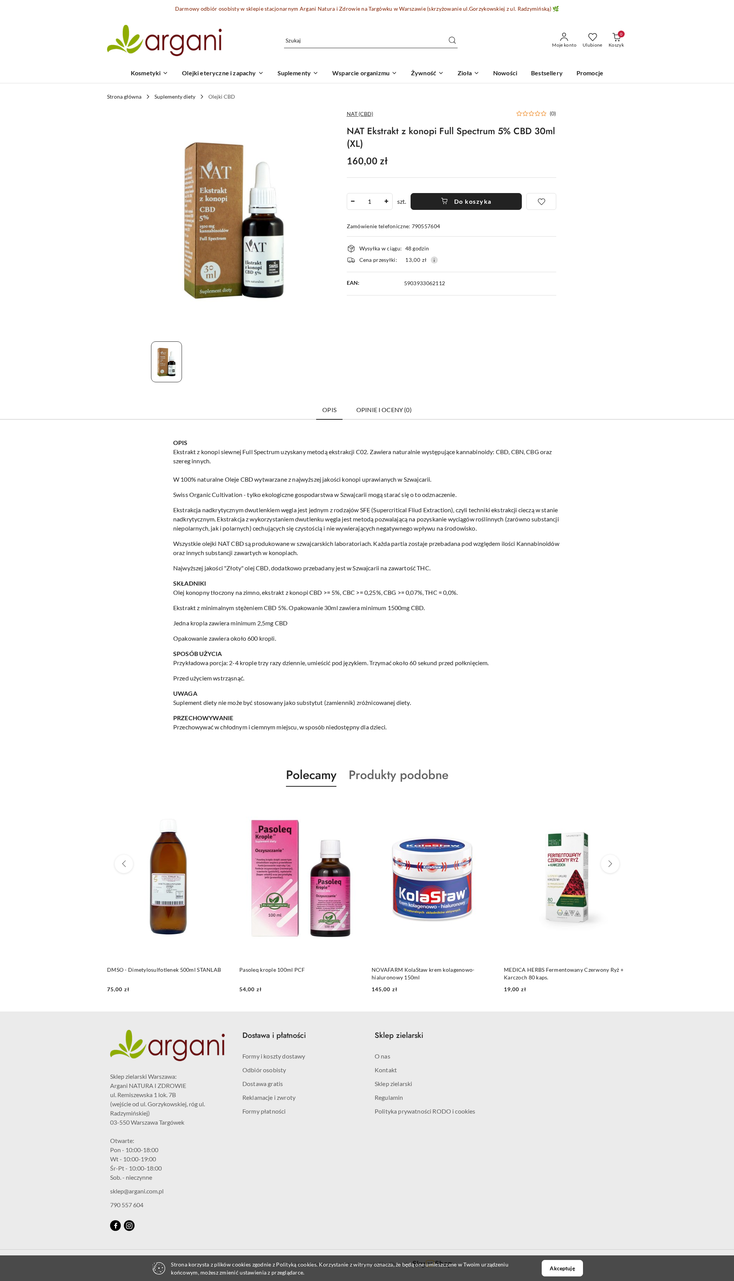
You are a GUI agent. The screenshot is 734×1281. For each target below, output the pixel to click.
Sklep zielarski (393, 1083)
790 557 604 (126, 1204)
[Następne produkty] (610, 864)
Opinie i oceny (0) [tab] (384, 409)
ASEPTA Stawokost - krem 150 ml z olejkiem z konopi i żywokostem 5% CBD (560, 973)
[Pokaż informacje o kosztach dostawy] (434, 260)
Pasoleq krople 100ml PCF (140, 969)
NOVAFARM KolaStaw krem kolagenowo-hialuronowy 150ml (291, 973)
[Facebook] (115, 1225)
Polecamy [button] (311, 775)
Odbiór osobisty (264, 1069)
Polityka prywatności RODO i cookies (425, 1111)
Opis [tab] (329, 409)
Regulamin (389, 1097)
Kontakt (386, 1069)
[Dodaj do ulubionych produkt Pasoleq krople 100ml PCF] (221, 804)
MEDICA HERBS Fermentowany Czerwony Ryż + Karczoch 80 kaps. (431, 973)
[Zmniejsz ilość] (353, 201)
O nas (382, 1056)
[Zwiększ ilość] (386, 201)
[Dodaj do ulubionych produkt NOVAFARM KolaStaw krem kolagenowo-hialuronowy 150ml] (353, 804)
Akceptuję (562, 1268)
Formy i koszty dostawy (273, 1056)
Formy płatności (264, 1111)
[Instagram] (129, 1225)
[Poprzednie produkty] (124, 864)
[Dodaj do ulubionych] (541, 201)
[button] (536, 113)
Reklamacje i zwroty (269, 1097)
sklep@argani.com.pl (137, 1191)
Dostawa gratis (262, 1083)
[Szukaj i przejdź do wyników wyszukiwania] (452, 40)
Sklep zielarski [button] (399, 1035)
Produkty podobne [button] (398, 775)
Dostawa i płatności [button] (274, 1035)
